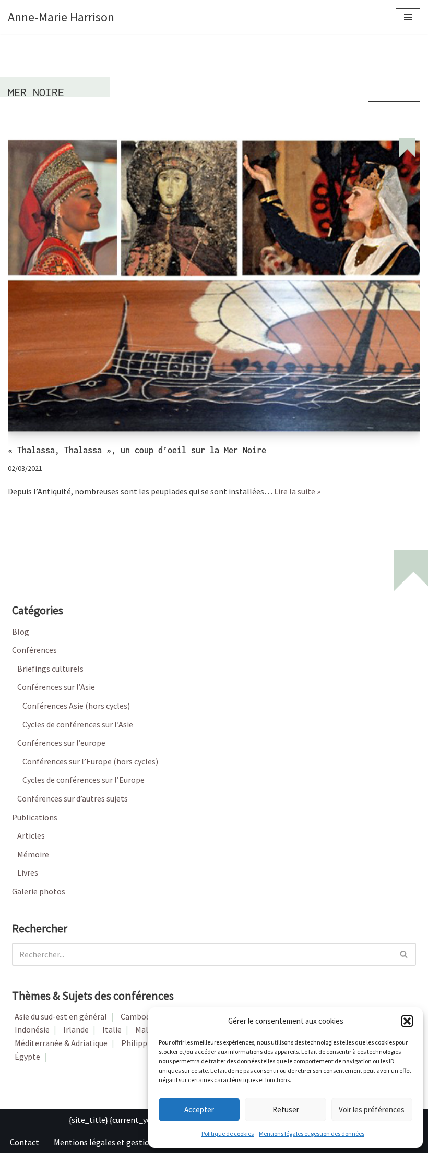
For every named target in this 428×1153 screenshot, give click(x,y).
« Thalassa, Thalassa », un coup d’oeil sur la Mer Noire (137, 450)
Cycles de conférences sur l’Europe (83, 779)
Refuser (285, 1109)
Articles (31, 835)
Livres (27, 872)
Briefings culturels (50, 668)
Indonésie (32, 1029)
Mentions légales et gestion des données (311, 1133)
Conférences (34, 650)
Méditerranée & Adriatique (61, 1043)
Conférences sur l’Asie (56, 687)
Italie (112, 1029)
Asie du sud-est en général (61, 1016)
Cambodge (140, 1016)
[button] (407, 1021)
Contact (24, 1142)
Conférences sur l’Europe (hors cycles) (90, 761)
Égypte (27, 1056)
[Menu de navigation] (408, 17)
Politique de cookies (227, 1133)
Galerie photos (38, 891)
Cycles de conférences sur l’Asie (77, 724)
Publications (34, 817)
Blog (20, 631)
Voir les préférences (372, 1109)
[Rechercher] (404, 954)
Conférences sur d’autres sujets (72, 798)
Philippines (141, 1043)
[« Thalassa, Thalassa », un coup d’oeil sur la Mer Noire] (214, 285)
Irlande (76, 1029)
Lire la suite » (297, 491)
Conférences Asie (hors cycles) (76, 705)
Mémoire (33, 854)
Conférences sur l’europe (61, 742)
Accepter (199, 1109)
